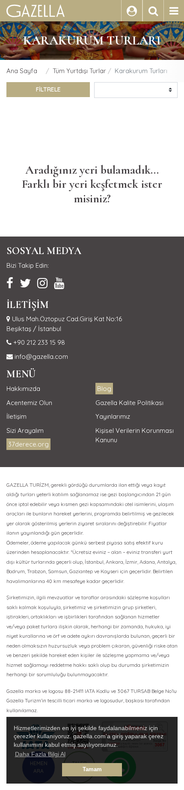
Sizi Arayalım (25, 430)
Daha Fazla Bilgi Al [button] (40, 754)
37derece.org (28, 444)
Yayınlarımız (112, 416)
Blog (104, 389)
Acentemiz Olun (29, 403)
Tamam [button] (92, 769)
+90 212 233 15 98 (38, 342)
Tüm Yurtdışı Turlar (79, 71)
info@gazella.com (40, 356)
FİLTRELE (48, 89)
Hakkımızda (23, 389)
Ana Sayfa (21, 71)
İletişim (16, 416)
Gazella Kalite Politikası (129, 403)
